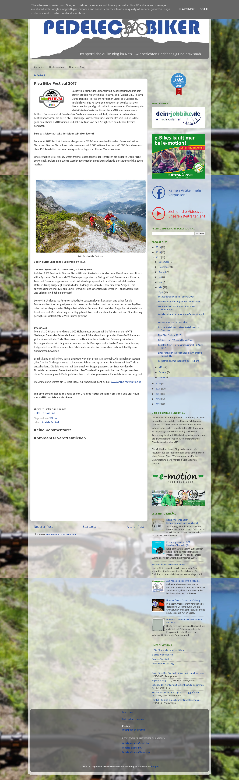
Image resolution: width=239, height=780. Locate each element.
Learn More (187, 9)
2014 (158, 394)
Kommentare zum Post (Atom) (61, 534)
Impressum (127, 712)
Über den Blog (76, 67)
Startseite (39, 67)
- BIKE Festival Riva (44, 413)
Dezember (164, 262)
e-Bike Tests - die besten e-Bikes (168, 650)
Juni (161, 282)
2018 (158, 252)
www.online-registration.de (125, 382)
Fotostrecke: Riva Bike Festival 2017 (176, 297)
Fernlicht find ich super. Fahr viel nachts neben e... (176, 700)
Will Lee (54, 418)
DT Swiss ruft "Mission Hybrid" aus (175, 340)
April (161, 292)
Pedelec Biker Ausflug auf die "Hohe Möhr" (179, 301)
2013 (158, 399)
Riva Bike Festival (50, 422)
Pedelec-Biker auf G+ (132, 748)
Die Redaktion (56, 67)
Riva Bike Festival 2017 (169, 335)
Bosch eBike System (162, 659)
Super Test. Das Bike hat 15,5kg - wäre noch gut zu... (178, 673)
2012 (158, 404)
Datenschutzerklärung (133, 719)
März (161, 367)
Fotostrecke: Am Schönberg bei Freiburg (178, 361)
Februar (163, 372)
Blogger (155, 766)
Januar (162, 377)
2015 (158, 389)
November (164, 267)
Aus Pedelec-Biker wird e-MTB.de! (183, 581)
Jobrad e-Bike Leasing (163, 663)
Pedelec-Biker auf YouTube (135, 743)
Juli (160, 277)
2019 (158, 247)
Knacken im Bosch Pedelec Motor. (168, 564)
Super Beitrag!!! (160, 680)
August (162, 272)
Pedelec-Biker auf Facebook (136, 752)
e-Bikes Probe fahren (162, 655)
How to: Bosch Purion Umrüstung (183, 600)
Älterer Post (135, 527)
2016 (158, 383)
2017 (158, 257)
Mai (161, 287)
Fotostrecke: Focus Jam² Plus (172, 322)
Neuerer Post (43, 527)
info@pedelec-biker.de (133, 730)
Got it (204, 9)
